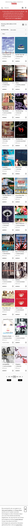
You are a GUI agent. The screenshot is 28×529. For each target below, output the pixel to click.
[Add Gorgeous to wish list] (26, 371)
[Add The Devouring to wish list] (26, 118)
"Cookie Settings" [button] (18, 519)
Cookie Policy (18, 525)
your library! (18, 18)
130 (9, 377)
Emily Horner (19, 197)
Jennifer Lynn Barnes (21, 84)
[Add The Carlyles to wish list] (13, 118)
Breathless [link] (5, 167)
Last (20, 380)
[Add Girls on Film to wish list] (26, 174)
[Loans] (22, 8)
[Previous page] (7, 377)
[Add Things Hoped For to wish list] (13, 61)
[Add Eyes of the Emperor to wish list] (26, 258)
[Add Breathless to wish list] (13, 174)
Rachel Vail (19, 366)
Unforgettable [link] (5, 364)
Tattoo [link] (17, 83)
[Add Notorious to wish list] (13, 286)
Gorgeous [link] (18, 364)
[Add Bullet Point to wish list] (13, 258)
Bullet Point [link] (5, 251)
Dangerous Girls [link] (6, 139)
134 (20, 377)
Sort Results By (4, 29)
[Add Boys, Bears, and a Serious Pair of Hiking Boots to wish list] (13, 315)
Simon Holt (19, 112)
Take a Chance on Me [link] (20, 223)
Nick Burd (6, 197)
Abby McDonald (7, 309)
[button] (23, 25)
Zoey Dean (19, 169)
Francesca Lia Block (8, 338)
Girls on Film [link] (19, 167)
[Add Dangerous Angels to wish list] (13, 343)
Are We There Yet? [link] (20, 54)
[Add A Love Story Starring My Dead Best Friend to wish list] (26, 202)
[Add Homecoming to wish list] (13, 230)
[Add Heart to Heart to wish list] (26, 315)
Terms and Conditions (7, 510)
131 (11, 377)
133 (17, 377)
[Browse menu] (25, 8)
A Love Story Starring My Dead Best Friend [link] (20, 195)
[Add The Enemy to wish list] (13, 89)
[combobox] (11, 8)
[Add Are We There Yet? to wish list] (26, 61)
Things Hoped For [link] (6, 54)
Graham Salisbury (20, 253)
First (9, 380)
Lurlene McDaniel (7, 169)
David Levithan (20, 56)
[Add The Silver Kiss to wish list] (26, 146)
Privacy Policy (18, 510)
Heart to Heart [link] (19, 308)
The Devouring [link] (19, 111)
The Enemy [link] (5, 83)
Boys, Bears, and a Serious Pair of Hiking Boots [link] (7, 308)
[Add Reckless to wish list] (26, 286)
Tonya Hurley (6, 225)
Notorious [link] (4, 280)
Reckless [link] (18, 280)
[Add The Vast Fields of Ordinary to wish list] (13, 202)
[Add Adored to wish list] (26, 343)
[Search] (2, 8)
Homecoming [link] (5, 223)
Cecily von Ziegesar (7, 112)
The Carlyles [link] (5, 111)
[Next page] (22, 377)
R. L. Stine (6, 141)
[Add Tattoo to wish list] (26, 89)
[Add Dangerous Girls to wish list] (13, 146)
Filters (3, 34)
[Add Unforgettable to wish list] (13, 371)
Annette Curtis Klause (21, 141)
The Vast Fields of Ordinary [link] (7, 195)
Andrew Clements (7, 56)
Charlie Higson (7, 84)
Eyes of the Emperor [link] (20, 251)
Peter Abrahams (7, 253)
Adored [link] (17, 336)
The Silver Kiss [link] (19, 139)
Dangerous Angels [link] (6, 336)
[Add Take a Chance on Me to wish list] (26, 230)
